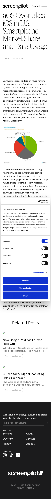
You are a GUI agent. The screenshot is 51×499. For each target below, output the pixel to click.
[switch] (45, 248)
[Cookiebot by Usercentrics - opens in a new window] (38, 201)
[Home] (15, 6)
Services (7, 433)
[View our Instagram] (5, 455)
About (29, 433)
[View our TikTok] (11, 455)
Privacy (7, 443)
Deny (25, 296)
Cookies (30, 443)
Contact (36, 6)
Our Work (8, 438)
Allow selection (25, 288)
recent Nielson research (15, 91)
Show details (38, 273)
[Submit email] (47, 423)
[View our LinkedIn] (18, 455)
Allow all (25, 280)
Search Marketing (14, 58)
